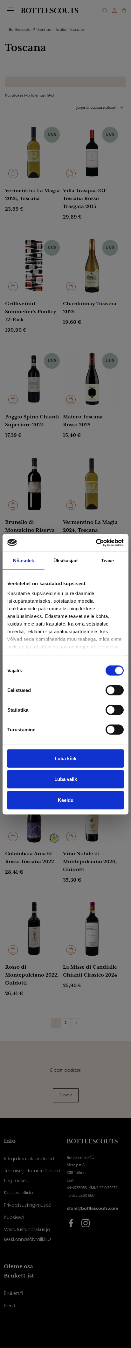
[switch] (115, 690)
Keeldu (65, 800)
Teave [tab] (107, 560)
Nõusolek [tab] (23, 560)
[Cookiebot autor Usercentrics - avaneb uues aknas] (96, 543)
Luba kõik (65, 758)
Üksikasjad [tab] (65, 560)
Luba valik (65, 779)
